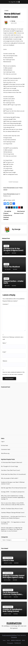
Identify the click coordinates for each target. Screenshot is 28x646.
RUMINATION (14, 623)
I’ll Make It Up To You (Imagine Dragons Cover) (13, 249)
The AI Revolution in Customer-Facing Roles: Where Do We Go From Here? (12, 595)
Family (8, 640)
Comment (6, 304)
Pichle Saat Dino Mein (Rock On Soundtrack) (13, 474)
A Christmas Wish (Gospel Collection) (11, 462)
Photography (10, 643)
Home (4, 640)
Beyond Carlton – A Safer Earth (14, 282)
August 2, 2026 (8, 563)
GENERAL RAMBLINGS (16, 640)
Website (5, 361)
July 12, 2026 (7, 580)
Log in (2, 441)
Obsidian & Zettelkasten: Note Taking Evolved (12, 610)
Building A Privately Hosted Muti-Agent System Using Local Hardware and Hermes (13, 578)
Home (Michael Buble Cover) (11, 187)
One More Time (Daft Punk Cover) (10, 470)
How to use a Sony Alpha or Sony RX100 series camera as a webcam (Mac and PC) (12, 503)
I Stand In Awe (8, 560)
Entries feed (4, 445)
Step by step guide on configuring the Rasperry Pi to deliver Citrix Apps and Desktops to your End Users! (11, 529)
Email (4, 352)
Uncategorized (8, 558)
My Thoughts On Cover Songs (9, 466)
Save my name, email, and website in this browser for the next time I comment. (13, 373)
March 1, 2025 (7, 613)
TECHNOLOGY (17, 643)
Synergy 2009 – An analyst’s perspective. (13, 492)
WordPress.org (5, 453)
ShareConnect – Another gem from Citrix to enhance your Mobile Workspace (13, 517)
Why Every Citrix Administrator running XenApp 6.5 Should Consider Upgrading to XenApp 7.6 (13, 497)
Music (7, 10)
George (13, 21)
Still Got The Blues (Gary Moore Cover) (12, 508)
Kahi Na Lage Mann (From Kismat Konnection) (13, 488)
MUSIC (23, 640)
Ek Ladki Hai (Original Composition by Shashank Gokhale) (7, 215)
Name (5, 343)
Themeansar (14, 637)
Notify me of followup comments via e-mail (13, 338)
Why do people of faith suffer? (9, 478)
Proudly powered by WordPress (9, 635)
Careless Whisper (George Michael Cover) (12, 512)
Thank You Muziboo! (12, 267)
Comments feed (5, 449)
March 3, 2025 (8, 597)
